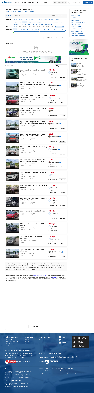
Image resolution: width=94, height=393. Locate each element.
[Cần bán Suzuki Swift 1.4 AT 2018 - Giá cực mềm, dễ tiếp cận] (12, 253)
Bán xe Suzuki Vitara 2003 (78, 22)
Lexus (44, 22)
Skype (32, 355)
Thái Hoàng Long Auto (81, 70)
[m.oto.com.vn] (80, 337)
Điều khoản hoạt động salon (12, 341)
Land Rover (55, 22)
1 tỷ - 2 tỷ (53, 29)
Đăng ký (80, 2)
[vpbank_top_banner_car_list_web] (36, 59)
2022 (38, 27)
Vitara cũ (20, 11)
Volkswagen (23, 24)
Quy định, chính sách (11, 339)
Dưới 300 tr (22, 29)
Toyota (20, 19)
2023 (34, 27)
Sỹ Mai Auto (80, 77)
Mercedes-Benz (37, 22)
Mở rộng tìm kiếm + (60, 38)
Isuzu (29, 22)
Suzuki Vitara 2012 (30, 11)
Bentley (41, 24)
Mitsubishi (57, 19)
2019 (52, 27)
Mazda (45, 19)
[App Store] (80, 342)
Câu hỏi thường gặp (10, 344)
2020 (47, 27)
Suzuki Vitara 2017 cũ (76, 29)
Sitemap (27, 344)
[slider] (13, 32)
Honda (26, 19)
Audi (61, 22)
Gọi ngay (63, 77)
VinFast (51, 19)
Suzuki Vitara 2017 (75, 20)
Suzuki (24, 22)
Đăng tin (89, 2)
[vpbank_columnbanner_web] (79, 46)
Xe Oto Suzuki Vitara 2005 (78, 35)
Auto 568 (79, 84)
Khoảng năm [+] (59, 27)
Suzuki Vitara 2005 (76, 16)
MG (20, 22)
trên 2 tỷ (60, 29)
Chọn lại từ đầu (48, 38)
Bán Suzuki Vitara (75, 24)
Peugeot (16, 24)
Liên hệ (8, 346)
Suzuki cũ (13, 11)
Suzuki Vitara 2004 (76, 27)
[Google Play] (80, 346)
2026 (20, 27)
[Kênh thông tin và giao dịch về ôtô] (7, 2)
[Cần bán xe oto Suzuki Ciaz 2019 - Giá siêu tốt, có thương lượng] (12, 151)
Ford (40, 19)
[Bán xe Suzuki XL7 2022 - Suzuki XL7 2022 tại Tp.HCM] (12, 74)
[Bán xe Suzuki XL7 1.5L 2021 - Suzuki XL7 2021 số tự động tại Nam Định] (12, 202)
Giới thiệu (27, 339)
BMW (49, 22)
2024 (29, 27)
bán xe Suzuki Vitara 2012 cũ (40, 275)
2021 (43, 27)
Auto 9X (79, 63)
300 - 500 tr (30, 29)
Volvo (29, 24)
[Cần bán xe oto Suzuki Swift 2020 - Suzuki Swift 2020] (12, 215)
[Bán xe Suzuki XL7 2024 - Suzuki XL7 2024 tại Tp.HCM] (12, 228)
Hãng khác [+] (48, 24)
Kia (36, 19)
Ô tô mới (17, 16)
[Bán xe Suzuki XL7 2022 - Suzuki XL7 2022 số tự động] (12, 176)
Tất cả (15, 19)
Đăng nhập (74, 2)
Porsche (35, 24)
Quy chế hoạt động (29, 341)
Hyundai (31, 19)
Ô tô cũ (7, 11)
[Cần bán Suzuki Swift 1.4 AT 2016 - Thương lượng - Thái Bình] (12, 189)
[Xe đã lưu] (69, 3)
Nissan (15, 22)
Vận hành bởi (42, 361)
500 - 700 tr (38, 29)
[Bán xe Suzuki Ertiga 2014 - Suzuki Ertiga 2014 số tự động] (12, 241)
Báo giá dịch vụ (42, 339)
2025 (24, 27)
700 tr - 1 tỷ (46, 29)
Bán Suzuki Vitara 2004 (77, 33)
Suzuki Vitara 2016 (75, 18)
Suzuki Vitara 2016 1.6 (76, 31)
